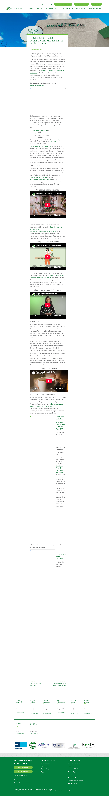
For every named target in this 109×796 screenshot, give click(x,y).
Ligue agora (23, 767)
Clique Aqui (60, 140)
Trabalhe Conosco (72, 783)
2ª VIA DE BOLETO (96, 4)
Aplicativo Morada (95, 8)
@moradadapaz (46, 763)
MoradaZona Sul (19, 701)
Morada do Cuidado (73, 769)
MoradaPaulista (32, 701)
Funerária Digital (72, 772)
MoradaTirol (18, 724)
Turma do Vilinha (72, 777)
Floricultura (71, 774)
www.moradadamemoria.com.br (40, 278)
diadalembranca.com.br (37, 85)
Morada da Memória (50, 8)
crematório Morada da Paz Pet (41, 146)
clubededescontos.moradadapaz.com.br (43, 231)
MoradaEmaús (73, 701)
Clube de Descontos (81, 8)
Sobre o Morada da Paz (74, 763)
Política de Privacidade (47, 789)
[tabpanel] (21, 745)
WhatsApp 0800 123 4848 (38, 177)
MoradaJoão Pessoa (61, 701)
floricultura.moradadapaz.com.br (40, 179)
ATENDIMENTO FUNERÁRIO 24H (63, 4)
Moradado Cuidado (33, 724)
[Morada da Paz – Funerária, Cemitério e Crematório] (14, 8)
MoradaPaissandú (46, 701)
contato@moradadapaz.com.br (23, 782)
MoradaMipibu (86, 701)
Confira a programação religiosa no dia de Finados (36, 685)
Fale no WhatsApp (23, 771)
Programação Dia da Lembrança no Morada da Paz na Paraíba (59, 685)
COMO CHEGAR (20, 712)
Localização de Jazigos (66, 8)
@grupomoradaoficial (47, 772)
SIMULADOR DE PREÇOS (82, 4)
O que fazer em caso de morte (75, 780)
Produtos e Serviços (35, 8)
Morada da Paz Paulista (40, 130)
